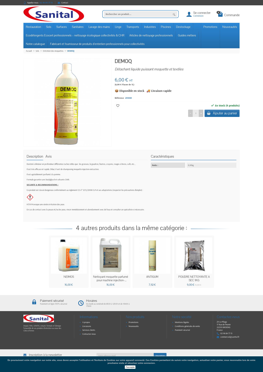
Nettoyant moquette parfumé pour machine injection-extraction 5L (110, 280)
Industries (150, 27)
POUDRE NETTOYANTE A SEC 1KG (194, 278)
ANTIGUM (152, 277)
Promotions (210, 27)
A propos (86, 322)
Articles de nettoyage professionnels (151, 35)
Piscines (166, 27)
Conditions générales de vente (187, 326)
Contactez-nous (89, 334)
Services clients (88, 330)
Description (35, 156)
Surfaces (61, 27)
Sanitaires (78, 27)
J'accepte (130, 367)
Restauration (33, 27)
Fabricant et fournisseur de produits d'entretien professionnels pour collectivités (97, 44)
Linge (118, 27)
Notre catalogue (35, 44)
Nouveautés (229, 27)
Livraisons (86, 326)
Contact (64, 2)
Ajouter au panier (225, 113)
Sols (48, 27)
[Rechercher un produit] (174, 14)
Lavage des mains (99, 27)
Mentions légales (182, 322)
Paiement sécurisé (182, 330)
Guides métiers (187, 35)
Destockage (183, 27)
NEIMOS (69, 277)
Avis (49, 156)
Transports (132, 27)
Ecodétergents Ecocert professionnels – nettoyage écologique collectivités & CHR (75, 35)
